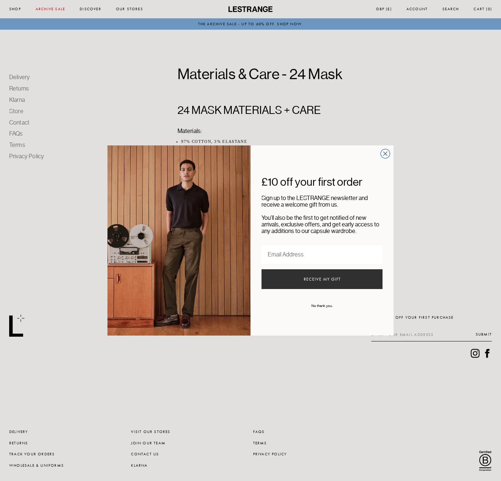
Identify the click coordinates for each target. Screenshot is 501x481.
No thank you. (322, 306)
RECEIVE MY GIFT (322, 279)
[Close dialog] (385, 153)
